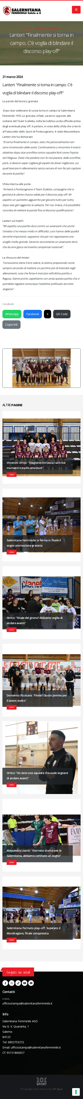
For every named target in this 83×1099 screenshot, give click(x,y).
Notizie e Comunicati (47, 28)
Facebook (32, 314)
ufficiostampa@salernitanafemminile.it (27, 1003)
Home (27, 28)
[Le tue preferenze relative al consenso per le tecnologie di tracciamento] (76, 1092)
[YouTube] (24, 983)
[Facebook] (5, 983)
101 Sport (58, 1089)
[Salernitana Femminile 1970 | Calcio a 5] (22, 11)
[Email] (31, 983)
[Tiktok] (18, 983)
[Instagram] (12, 983)
